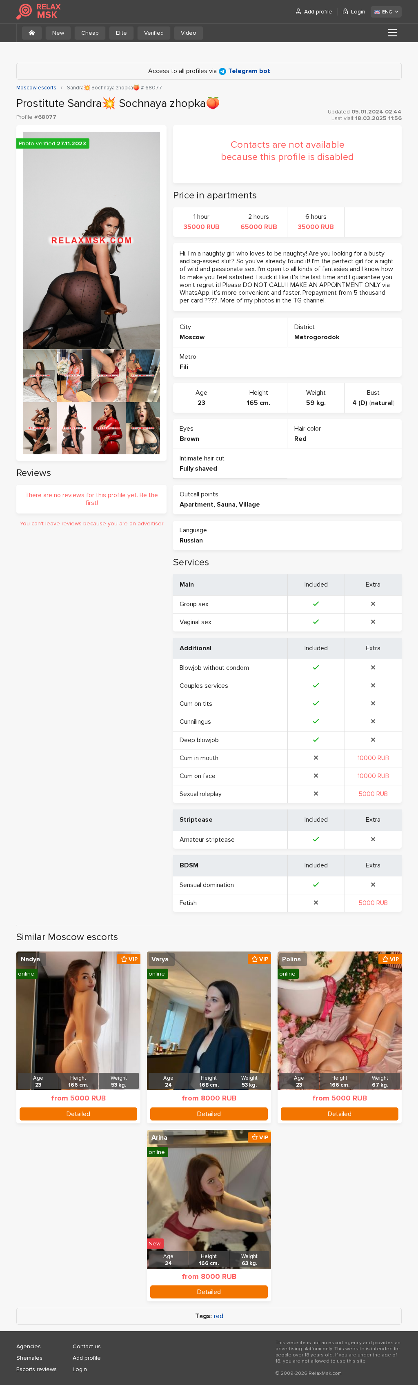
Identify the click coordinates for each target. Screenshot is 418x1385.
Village (249, 504)
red (218, 1316)
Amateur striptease (207, 840)
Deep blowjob (199, 740)
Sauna (226, 504)
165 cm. (258, 403)
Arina (159, 1138)
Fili (184, 367)
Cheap (90, 32)
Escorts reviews (36, 1369)
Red (300, 439)
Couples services (204, 686)
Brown (189, 439)
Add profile (318, 11)
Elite (121, 32)
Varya (160, 959)
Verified (154, 32)
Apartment (196, 504)
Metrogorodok (317, 337)
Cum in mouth (199, 758)
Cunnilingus (195, 722)
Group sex (194, 604)
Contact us (87, 1346)
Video (188, 32)
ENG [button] (387, 12)
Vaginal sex (195, 622)
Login (358, 11)
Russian (191, 540)
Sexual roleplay (201, 794)
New (58, 32)
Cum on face (198, 776)
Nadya (30, 959)
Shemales (29, 1357)
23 (201, 403)
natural (382, 403)
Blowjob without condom (214, 668)
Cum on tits (196, 704)
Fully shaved (198, 469)
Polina (291, 959)
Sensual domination (207, 885)
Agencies (28, 1346)
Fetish (188, 903)
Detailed (78, 1114)
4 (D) (359, 403)
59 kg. (316, 403)
